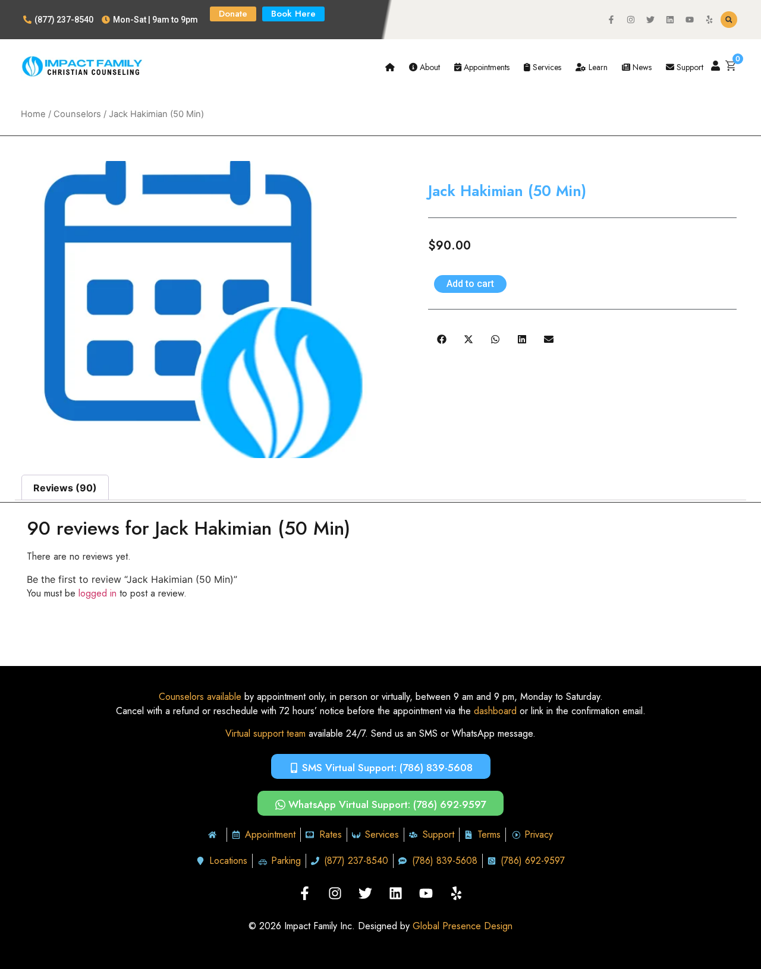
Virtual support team (265, 733)
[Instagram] (630, 19)
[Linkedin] (670, 19)
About (428, 67)
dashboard (495, 711)
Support (688, 67)
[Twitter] (650, 19)
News (641, 67)
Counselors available (200, 696)
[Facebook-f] (611, 19)
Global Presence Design (462, 926)
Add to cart (470, 283)
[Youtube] (689, 19)
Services (545, 67)
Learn (597, 67)
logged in (97, 593)
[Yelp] (709, 19)
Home (33, 114)
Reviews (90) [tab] (65, 488)
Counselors (77, 114)
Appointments (485, 67)
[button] (729, 19)
